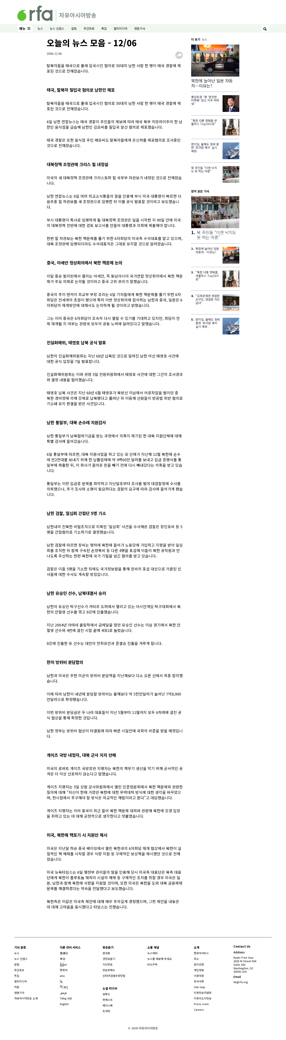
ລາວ (62, 976)
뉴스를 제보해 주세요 (159, 959)
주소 (196, 959)
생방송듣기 (109, 959)
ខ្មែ (61, 981)
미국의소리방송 (202, 998)
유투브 (106, 994)
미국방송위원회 (202, 993)
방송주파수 (109, 970)
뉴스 (40, 28)
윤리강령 (199, 964)
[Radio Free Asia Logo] (56, 12)
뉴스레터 (152, 953)
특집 (104, 28)
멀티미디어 (120, 28)
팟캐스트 (108, 1000)
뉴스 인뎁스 (57, 28)
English (64, 1004)
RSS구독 (152, 964)
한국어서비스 (201, 953)
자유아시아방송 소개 (26, 998)
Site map (199, 987)
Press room (201, 1004)
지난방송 (108, 964)
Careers (199, 1010)
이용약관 (199, 976)
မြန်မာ (63, 964)
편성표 (106, 953)
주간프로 (89, 28)
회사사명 (199, 981)
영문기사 (139, 28)
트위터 (106, 1011)
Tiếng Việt (66, 998)
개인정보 (199, 970)
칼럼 (74, 28)
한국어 (63, 970)
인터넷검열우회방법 (114, 976)
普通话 (64, 953)
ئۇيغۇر (63, 993)
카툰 (16, 987)
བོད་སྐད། (64, 987)
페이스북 (108, 1005)
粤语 (62, 959)
